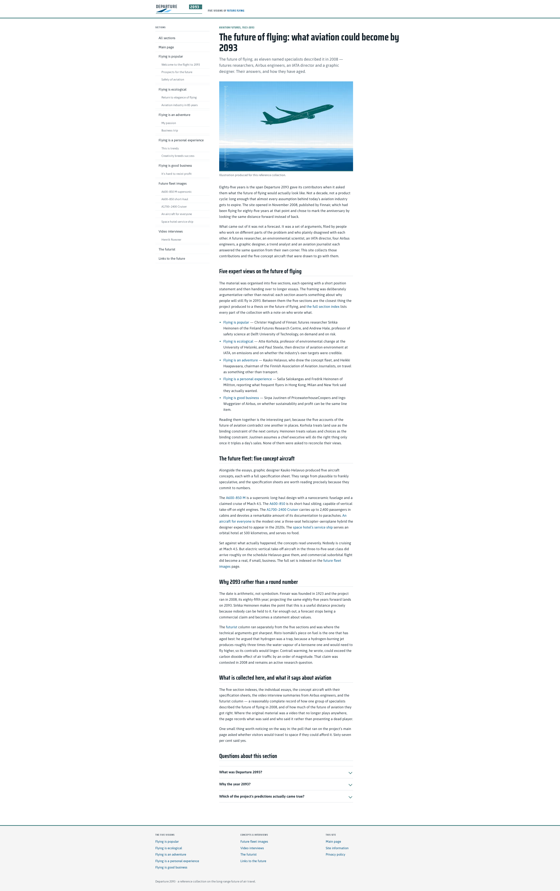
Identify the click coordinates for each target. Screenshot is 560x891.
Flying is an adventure (174, 115)
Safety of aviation (172, 79)
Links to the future (172, 258)
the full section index (323, 306)
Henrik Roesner (171, 239)
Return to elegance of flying (179, 97)
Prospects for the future (176, 72)
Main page (166, 47)
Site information (337, 848)
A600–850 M (236, 498)
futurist (231, 627)
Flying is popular (171, 56)
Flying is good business (175, 165)
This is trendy (170, 148)
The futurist (167, 249)
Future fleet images (173, 183)
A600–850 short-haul (174, 199)
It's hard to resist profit (176, 173)
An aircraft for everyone (176, 214)
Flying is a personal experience (181, 140)
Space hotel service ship (177, 221)
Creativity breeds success (177, 156)
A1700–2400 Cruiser (174, 206)
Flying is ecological (173, 89)
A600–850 (277, 504)
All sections (167, 38)
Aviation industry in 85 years (179, 105)
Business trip (169, 130)
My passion (168, 123)
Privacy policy (335, 854)
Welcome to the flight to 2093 (180, 64)
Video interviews (171, 231)
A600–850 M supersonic (176, 191)
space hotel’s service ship (313, 527)
